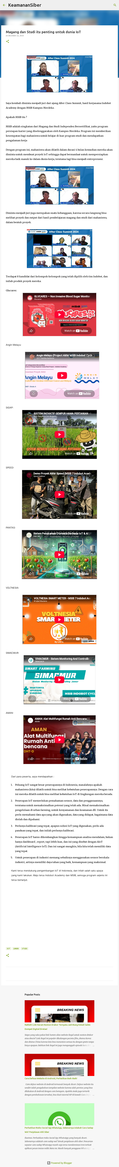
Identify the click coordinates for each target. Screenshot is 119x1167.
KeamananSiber (24, 5)
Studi (24, 949)
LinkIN (16, 949)
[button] (7, 42)
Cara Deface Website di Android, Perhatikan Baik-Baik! (51, 1078)
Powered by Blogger (61, 1163)
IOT (8, 949)
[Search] (45, 5)
